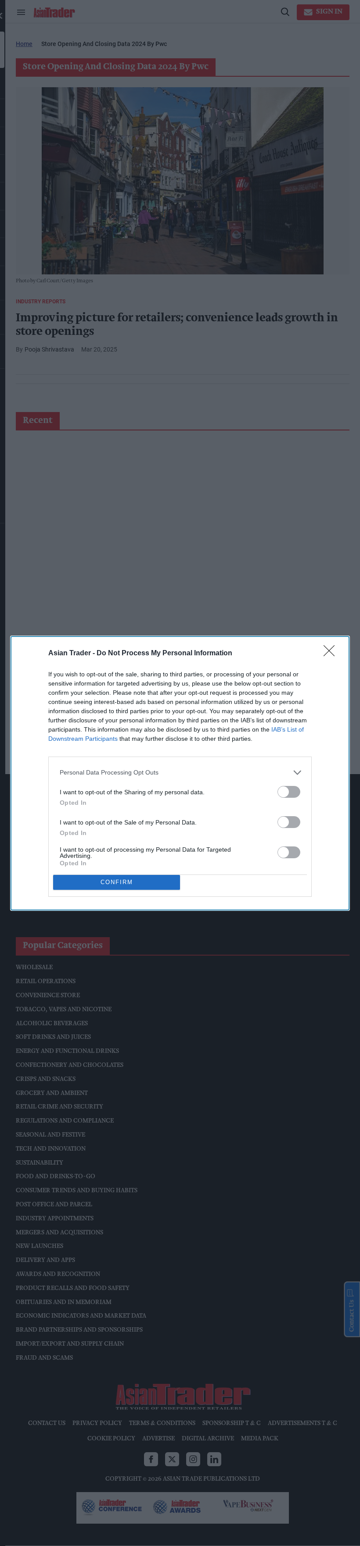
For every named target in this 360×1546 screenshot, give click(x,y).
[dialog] (180, 773)
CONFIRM (117, 882)
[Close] (332, 653)
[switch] (288, 792)
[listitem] (180, 772)
